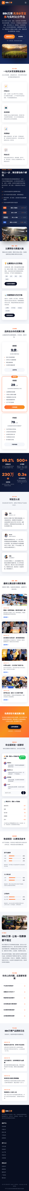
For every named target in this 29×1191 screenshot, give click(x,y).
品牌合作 (4, 1166)
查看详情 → (6, 644)
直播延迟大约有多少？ (9, 992)
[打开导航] (25, 2)
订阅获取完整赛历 (10, 283)
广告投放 (4, 1175)
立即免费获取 (14, 727)
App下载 (4, 1152)
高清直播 (4, 1126)
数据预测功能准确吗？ (9, 998)
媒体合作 (4, 1172)
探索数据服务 (9, 315)
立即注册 (4, 1146)
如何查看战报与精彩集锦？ (11, 1004)
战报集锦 (4, 1138)
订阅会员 (4, 1135)
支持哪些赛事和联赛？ (9, 1016)
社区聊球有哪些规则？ (9, 1010)
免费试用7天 (9, 36)
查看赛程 (20, 36)
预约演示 (4, 1177)
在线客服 (4, 1158)
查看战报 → (6, 617)
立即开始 (14, 370)
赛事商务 (4, 1169)
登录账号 (4, 1149)
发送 (23, 792)
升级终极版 (14, 444)
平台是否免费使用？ (9, 986)
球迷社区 (4, 1155)
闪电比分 (4, 1129)
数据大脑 (4, 1132)
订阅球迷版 (14, 407)
